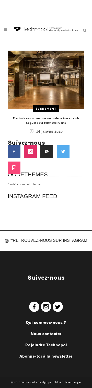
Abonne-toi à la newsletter (46, 356)
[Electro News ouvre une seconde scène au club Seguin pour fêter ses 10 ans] (46, 79)
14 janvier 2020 (49, 131)
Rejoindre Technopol (46, 345)
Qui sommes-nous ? (46, 322)
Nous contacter (46, 333)
